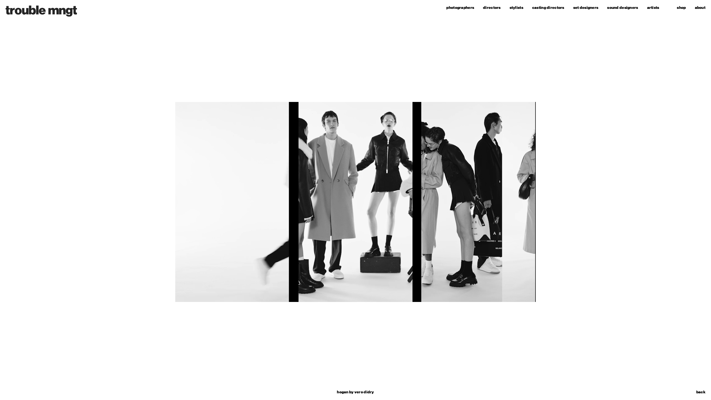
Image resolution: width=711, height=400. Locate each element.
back (700, 392)
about (700, 7)
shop (681, 7)
